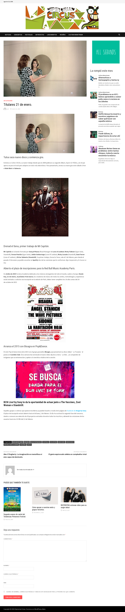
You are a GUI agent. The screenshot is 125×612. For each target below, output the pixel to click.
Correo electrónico (11, 574)
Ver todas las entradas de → (25, 469)
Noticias (8, 35)
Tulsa (29, 444)
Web (5, 583)
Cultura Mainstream (75, 35)
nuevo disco (70, 442)
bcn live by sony (17, 442)
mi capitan (53, 442)
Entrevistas (40, 35)
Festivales (29, 35)
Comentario (8, 539)
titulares (23, 444)
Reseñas (63, 35)
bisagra (26, 442)
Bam (43, 609)
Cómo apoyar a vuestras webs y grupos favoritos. (43, 508)
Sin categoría (8, 101)
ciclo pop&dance (36, 442)
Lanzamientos (52, 35)
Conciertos (18, 35)
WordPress (37, 609)
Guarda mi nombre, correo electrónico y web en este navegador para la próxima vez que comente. (40, 592)
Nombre (7, 565)
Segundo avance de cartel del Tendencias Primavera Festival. (15, 515)
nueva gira (61, 442)
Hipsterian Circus (20, 609)
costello (46, 442)
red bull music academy (11, 444)
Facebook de (76, 411)
